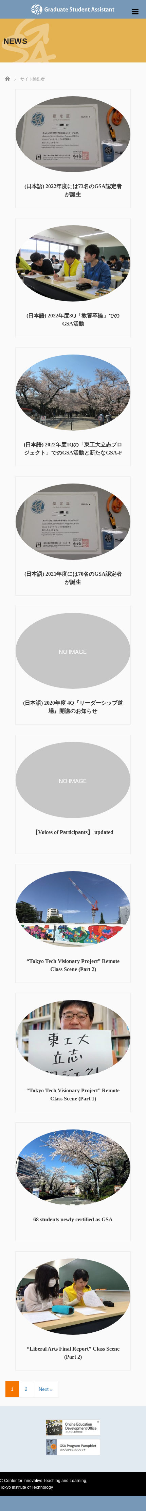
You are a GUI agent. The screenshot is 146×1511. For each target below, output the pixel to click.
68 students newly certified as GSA (73, 1219)
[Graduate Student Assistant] (73, 8)
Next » (46, 1389)
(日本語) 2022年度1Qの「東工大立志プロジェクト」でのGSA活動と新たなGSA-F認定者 (73, 453)
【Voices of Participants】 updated (73, 832)
